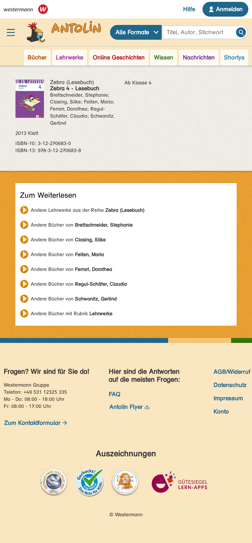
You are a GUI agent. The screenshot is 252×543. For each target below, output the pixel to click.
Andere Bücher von (82, 225)
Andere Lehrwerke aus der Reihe (87, 210)
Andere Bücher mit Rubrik (71, 313)
